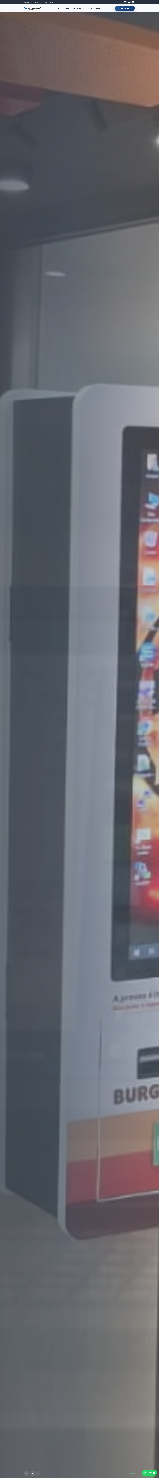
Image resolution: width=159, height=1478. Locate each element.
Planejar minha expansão (34, 763)
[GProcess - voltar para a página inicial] (32, 8)
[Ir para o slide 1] (130, 1473)
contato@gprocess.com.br (32, 2)
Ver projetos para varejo (59, 763)
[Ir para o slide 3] (134, 1473)
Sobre (89, 8)
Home (57, 8)
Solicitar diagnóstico (124, 8)
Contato (98, 8)
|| (32, 1473)
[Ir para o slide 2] (132, 1473)
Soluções (65, 8)
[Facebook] (121, 2)
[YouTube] (129, 2)
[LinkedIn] (133, 2)
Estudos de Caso (78, 8)
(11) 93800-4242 (48, 2)
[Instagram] (125, 2)
